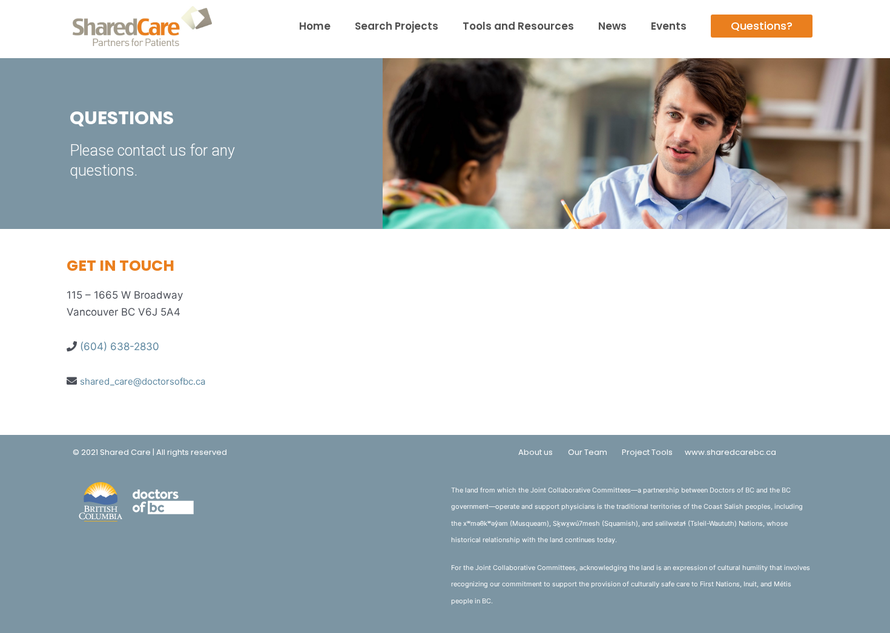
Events (669, 26)
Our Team (587, 452)
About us (535, 452)
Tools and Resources (518, 26)
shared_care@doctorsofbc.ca (142, 381)
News (612, 26)
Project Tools (647, 452)
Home (315, 26)
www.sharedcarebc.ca (730, 452)
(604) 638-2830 (119, 346)
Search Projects (396, 26)
